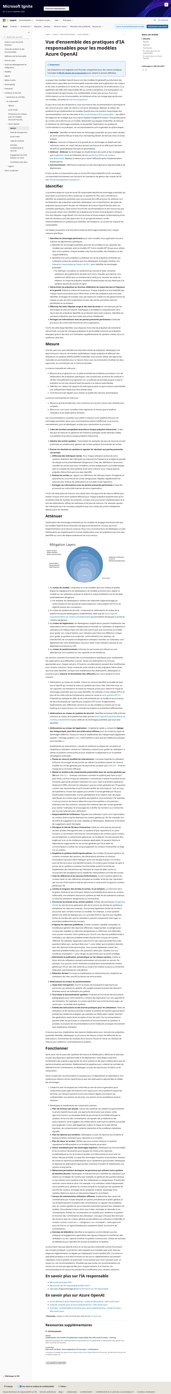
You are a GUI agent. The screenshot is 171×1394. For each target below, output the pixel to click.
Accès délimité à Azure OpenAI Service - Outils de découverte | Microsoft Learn (84, 1301)
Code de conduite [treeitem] (17, 141)
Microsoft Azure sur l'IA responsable (92, 1289)
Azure (55, 34)
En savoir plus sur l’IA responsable (151, 52)
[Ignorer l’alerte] (166, 4)
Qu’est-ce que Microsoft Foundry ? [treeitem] (14, 43)
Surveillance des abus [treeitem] (18, 162)
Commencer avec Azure (157, 26)
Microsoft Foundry (68, 34)
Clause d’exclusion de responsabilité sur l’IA (20, 1392)
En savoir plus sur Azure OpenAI (152, 57)
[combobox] (16, 37)
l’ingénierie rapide (62, 155)
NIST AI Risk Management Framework (62, 179)
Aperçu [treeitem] (11, 105)
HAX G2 (63, 775)
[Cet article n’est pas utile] (146, 69)
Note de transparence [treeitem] (18, 132)
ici (63, 741)
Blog (60, 1392)
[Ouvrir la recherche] (155, 20)
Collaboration (72, 1392)
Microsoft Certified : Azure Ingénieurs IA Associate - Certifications (71, 1349)
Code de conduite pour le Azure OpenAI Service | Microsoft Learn (79, 1305)
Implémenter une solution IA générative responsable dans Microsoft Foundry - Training (80, 1338)
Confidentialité (85, 1392)
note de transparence (77, 99)
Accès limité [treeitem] (13, 110)
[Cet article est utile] (143, 69)
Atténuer (146, 45)
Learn (48, 34)
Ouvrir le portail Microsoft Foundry (130, 26)
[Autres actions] (123, 34)
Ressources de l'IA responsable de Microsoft (69, 1285)
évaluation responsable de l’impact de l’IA (70, 264)
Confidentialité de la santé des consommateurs (114, 1392)
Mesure (146, 42)
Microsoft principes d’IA (60, 1282)
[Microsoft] (4, 20)
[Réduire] (29, 32)
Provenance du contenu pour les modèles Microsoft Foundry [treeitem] (17, 117)
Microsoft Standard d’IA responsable (97, 114)
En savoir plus (96, 1316)
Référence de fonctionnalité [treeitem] (15, 56)
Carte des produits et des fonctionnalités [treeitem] (14, 50)
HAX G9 (111, 765)
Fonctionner (147, 48)
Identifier (147, 39)
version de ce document (73, 73)
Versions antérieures (48, 1392)
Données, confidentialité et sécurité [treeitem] (16, 148)
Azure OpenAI (83, 34)
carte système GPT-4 (110, 695)
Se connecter (163, 20)
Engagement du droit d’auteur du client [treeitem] (18, 156)
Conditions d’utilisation (146, 1392)
